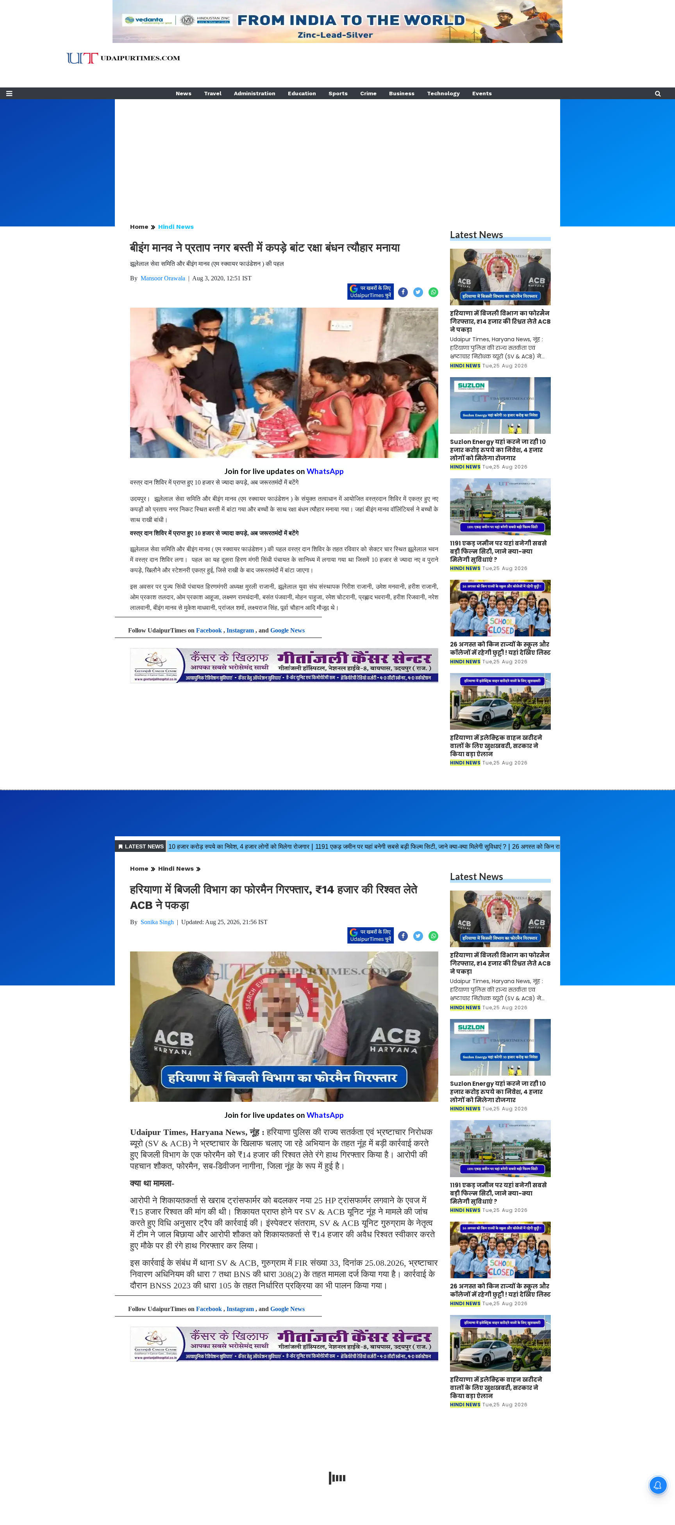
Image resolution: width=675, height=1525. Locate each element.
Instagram (240, 630)
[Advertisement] (337, 153)
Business (401, 93)
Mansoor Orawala (163, 278)
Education (302, 93)
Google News (287, 630)
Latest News (476, 234)
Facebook (209, 630)
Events (482, 93)
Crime (368, 93)
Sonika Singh (157, 922)
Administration (254, 93)
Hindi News (176, 226)
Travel (212, 93)
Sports (338, 93)
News (183, 93)
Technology (443, 93)
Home (139, 226)
